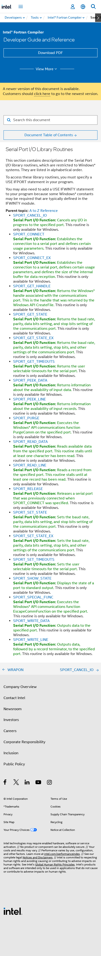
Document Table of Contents (48, 135)
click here (42, 93)
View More (45, 69)
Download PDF (50, 52)
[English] (82, 6)
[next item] (98, 17)
